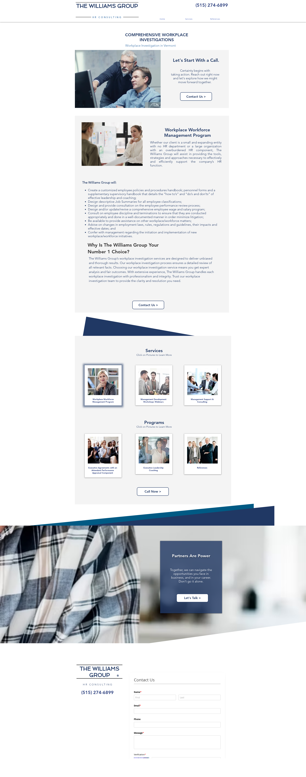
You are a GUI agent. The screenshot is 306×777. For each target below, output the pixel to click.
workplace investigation (136, 258)
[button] (188, 19)
